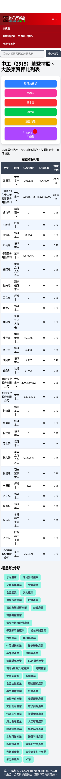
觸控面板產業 (35, 683)
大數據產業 (12, 751)
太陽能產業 (12, 676)
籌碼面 (30, 93)
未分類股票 (12, 759)
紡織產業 (38, 607)
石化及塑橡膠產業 (16, 607)
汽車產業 (11, 638)
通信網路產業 (38, 630)
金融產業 (33, 585)
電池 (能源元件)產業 (17, 668)
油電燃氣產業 (14, 660)
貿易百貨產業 (14, 600)
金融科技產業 (14, 736)
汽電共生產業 (14, 714)
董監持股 (30, 121)
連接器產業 (29, 638)
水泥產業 (11, 577)
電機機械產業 (14, 615)
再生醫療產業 (14, 691)
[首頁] (14, 19)
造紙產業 (33, 691)
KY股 (28, 759)
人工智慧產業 (35, 721)
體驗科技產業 (35, 736)
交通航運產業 (14, 585)
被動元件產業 (14, 698)
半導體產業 (12, 653)
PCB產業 (33, 600)
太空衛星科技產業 (36, 751)
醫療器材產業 (35, 645)
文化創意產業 (14, 706)
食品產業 (11, 592)
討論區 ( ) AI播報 (30, 134)
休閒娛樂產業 (14, 645)
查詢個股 (53, 53)
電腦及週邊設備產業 (17, 622)
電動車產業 (32, 653)
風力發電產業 (14, 721)
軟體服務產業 (35, 698)
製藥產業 (31, 676)
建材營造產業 (30, 577)
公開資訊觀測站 (23, 774)
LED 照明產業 (36, 660)
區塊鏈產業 (12, 744)
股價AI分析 (30, 83)
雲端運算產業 (14, 729)
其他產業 (28, 592)
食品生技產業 (14, 683)
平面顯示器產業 (15, 630)
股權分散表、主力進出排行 (18, 36)
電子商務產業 (35, 706)
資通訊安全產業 (34, 744)
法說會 (6, 28)
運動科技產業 (35, 729)
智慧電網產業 (35, 714)
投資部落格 (9, 44)
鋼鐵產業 (41, 668)
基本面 (30, 102)
